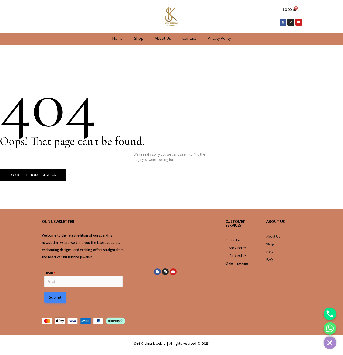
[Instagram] (290, 22)
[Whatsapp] (330, 328)
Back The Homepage (31, 175)
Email (49, 273)
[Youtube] (298, 22)
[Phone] (330, 314)
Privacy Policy (219, 38)
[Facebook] (283, 22)
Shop (138, 38)
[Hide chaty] (330, 343)
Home (117, 38)
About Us (163, 38)
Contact (189, 38)
